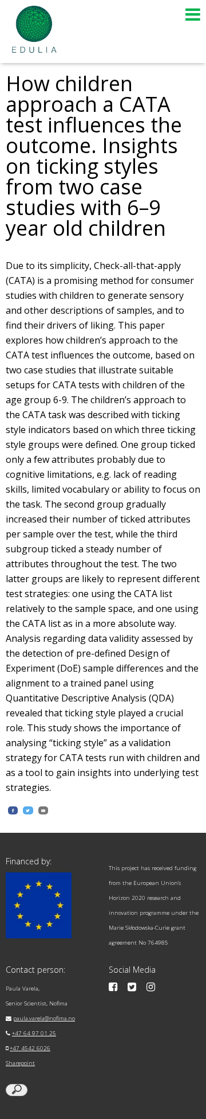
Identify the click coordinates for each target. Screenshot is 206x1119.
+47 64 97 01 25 (34, 1033)
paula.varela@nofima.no (44, 1018)
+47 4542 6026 (30, 1048)
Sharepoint (20, 1063)
